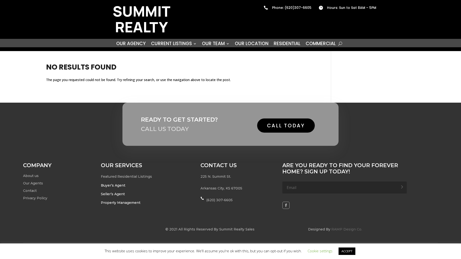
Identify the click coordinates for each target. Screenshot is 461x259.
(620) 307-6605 (219, 200)
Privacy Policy (35, 198)
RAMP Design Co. (346, 229)
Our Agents (33, 183)
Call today (286, 125)
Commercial (321, 44)
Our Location (251, 44)
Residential (287, 44)
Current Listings (171, 44)
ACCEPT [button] (346, 251)
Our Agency (131, 44)
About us (31, 176)
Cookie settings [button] (320, 250)
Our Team (213, 44)
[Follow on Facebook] (286, 205)
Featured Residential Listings (126, 176)
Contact (30, 190)
